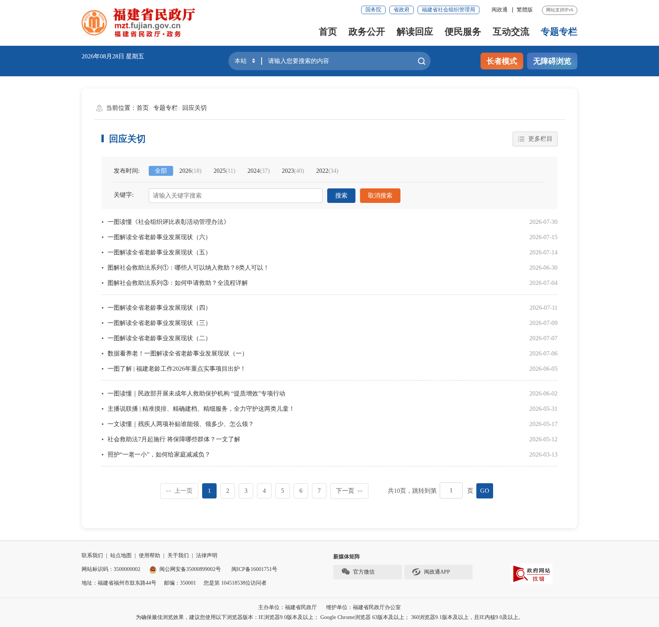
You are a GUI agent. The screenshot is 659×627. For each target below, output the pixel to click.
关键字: (123, 194)
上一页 (179, 490)
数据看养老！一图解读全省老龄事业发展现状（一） (178, 353)
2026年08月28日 (103, 56)
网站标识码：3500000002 (111, 569)
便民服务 (463, 32)
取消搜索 (380, 195)
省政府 (402, 10)
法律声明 (206, 555)
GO (484, 490)
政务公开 (367, 32)
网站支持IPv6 (559, 10)
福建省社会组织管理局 (448, 10)
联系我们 (92, 555)
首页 (328, 32)
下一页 (349, 490)
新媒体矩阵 (346, 556)
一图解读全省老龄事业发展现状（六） (159, 237)
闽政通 (500, 10)
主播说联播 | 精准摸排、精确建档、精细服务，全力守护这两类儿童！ (201, 408)
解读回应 (415, 32)
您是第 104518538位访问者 (235, 583)
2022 (327, 170)
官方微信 (364, 572)
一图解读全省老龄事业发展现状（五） (159, 252)
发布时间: (127, 170)
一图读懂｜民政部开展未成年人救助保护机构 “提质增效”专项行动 (196, 393)
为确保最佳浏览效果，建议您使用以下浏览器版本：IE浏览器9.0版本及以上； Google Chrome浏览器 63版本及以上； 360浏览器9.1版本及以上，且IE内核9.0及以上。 (330, 617)
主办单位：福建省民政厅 (287, 607)
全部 (161, 170)
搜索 (341, 195)
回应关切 (194, 107)
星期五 (135, 56)
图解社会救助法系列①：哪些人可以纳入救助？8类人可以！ (188, 267)
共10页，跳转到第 (412, 490)
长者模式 (502, 61)
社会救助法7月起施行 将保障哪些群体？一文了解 (174, 439)
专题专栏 (559, 32)
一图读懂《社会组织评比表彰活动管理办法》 (169, 222)
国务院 (373, 10)
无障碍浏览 (552, 61)
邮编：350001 (180, 583)
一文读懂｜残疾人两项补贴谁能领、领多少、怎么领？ (181, 424)
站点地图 (121, 555)
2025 (224, 170)
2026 (190, 170)
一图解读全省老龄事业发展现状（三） (159, 323)
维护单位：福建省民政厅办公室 (363, 607)
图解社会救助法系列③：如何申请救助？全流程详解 (178, 283)
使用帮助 (149, 555)
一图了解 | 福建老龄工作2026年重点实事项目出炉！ (177, 368)
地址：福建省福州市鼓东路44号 (119, 583)
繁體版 (525, 10)
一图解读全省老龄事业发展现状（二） (159, 338)
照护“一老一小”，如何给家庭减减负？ (159, 454)
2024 (259, 170)
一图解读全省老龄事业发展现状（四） (159, 307)
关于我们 (178, 555)
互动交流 (511, 32)
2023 (293, 170)
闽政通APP (437, 572)
